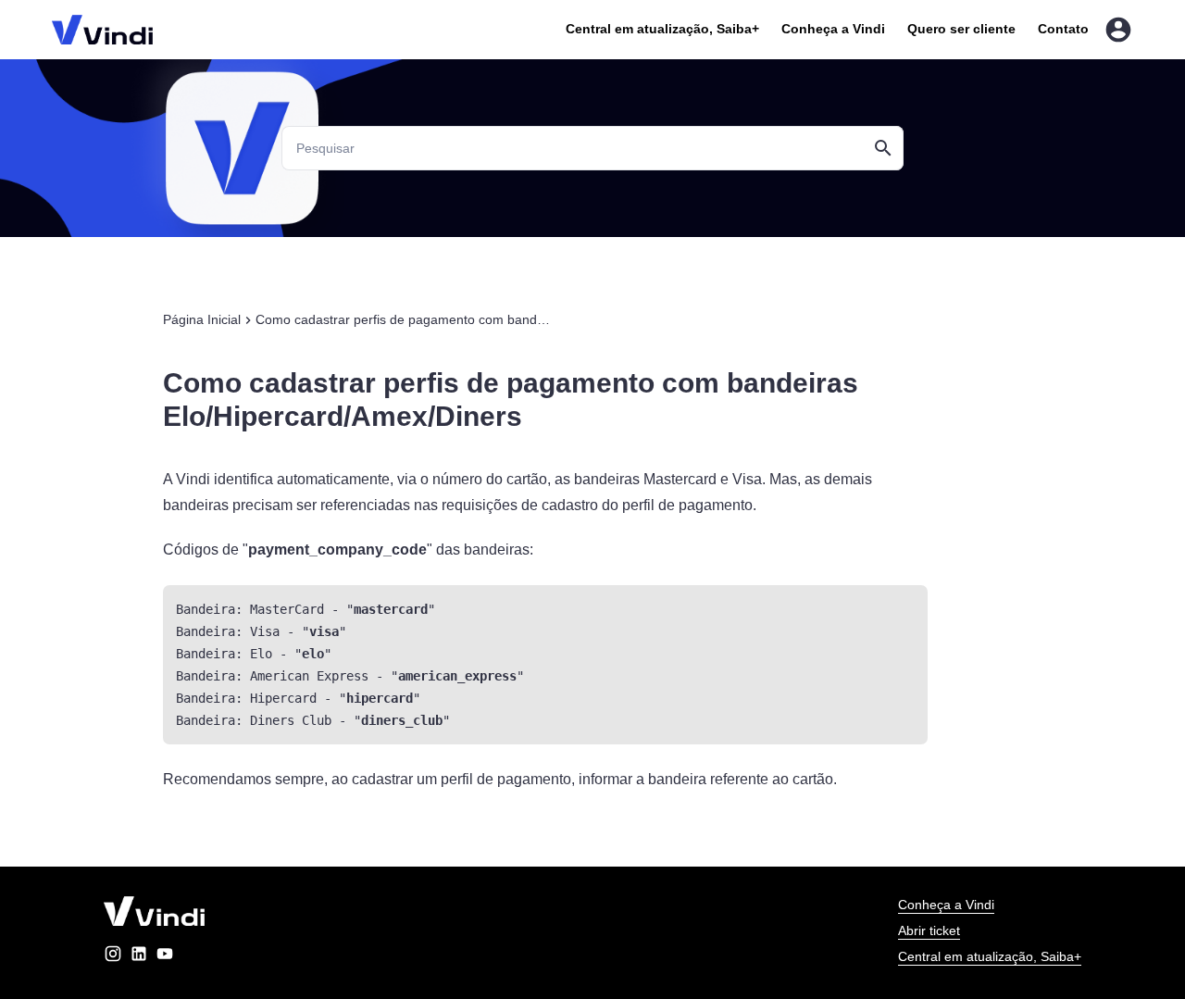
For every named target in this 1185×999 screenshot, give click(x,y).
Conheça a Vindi (833, 28)
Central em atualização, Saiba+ (662, 28)
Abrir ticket (929, 930)
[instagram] (113, 956)
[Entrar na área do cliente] (1118, 29)
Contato (1063, 28)
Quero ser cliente (961, 28)
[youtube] (165, 956)
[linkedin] (139, 956)
